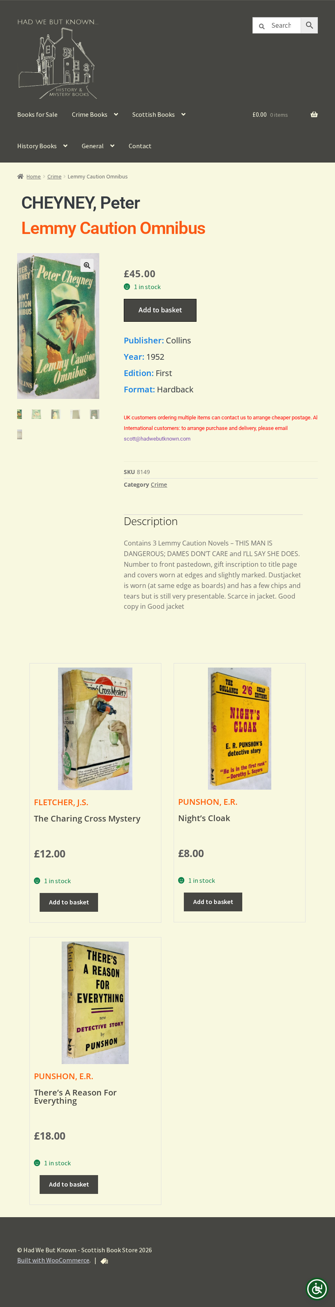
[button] (87, 265)
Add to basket (160, 309)
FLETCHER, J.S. (61, 802)
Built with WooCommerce (53, 1260)
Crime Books (89, 114)
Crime (54, 176)
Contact (140, 146)
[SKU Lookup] (104, 1261)
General (93, 146)
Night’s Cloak (204, 818)
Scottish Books (153, 114)
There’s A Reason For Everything (75, 1096)
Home (34, 176)
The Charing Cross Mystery (87, 818)
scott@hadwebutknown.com (157, 439)
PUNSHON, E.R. (207, 801)
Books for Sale (37, 114)
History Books (37, 146)
